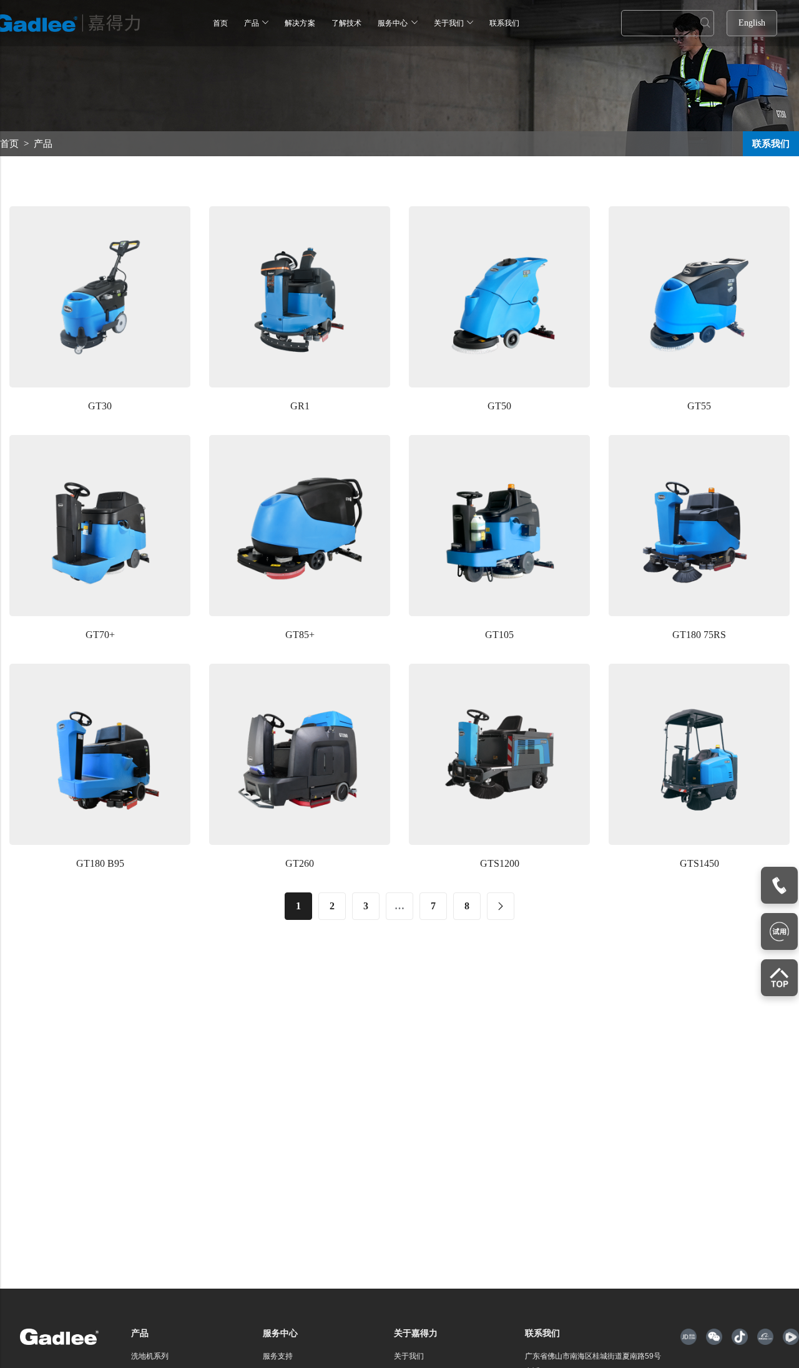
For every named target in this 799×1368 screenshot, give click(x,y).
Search (705, 23)
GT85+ (300, 634)
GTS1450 (699, 863)
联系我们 (771, 144)
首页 (9, 144)
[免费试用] (779, 931)
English (751, 22)
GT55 (699, 406)
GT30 (100, 406)
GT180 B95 (100, 863)
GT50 (499, 406)
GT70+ (100, 634)
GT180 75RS (699, 634)
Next (500, 906)
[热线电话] (779, 885)
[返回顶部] (779, 977)
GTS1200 (499, 863)
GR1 (300, 406)
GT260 (299, 863)
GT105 (499, 634)
